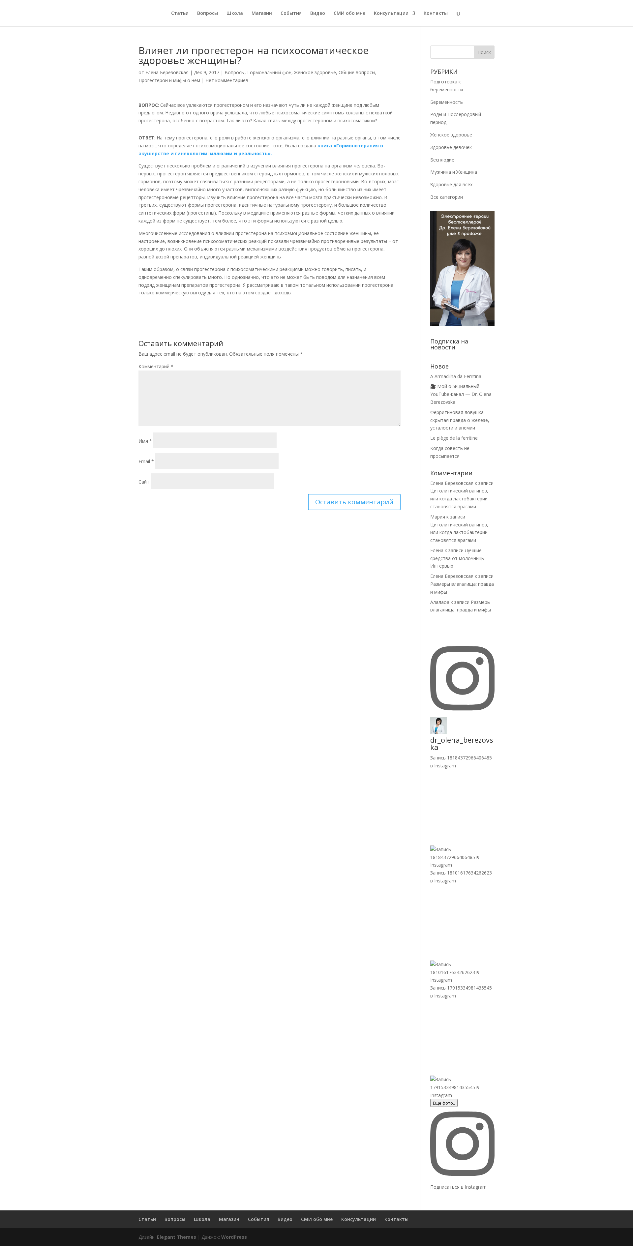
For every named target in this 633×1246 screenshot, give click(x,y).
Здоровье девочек (451, 147)
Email (146, 461)
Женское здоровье (315, 72)
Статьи (180, 13)
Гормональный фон (269, 72)
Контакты (436, 13)
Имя (145, 441)
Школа (234, 13)
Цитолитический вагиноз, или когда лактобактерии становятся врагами (459, 499)
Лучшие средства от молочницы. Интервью (458, 558)
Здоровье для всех (451, 184)
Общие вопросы (357, 72)
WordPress (234, 1237)
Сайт (143, 482)
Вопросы (207, 13)
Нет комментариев (226, 80)
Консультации (391, 13)
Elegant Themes (176, 1237)
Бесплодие (442, 160)
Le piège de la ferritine (454, 438)
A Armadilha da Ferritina (455, 376)
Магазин (262, 13)
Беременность (446, 102)
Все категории (446, 197)
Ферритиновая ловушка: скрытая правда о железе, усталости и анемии (459, 420)
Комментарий (155, 366)
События (291, 13)
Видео (317, 13)
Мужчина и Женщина (453, 172)
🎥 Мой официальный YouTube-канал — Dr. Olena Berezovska (461, 394)
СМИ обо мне (349, 13)
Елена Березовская (167, 72)
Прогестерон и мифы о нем (169, 80)
